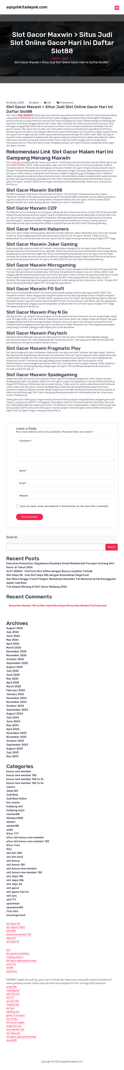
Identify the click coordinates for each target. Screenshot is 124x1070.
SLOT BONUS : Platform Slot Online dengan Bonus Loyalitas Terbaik (49, 571)
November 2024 (16, 702)
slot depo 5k (14, 884)
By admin (34, 102)
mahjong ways (15, 810)
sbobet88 (12, 825)
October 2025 (15, 659)
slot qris (11, 895)
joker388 (11, 930)
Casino (10, 786)
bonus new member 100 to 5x (25, 783)
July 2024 (12, 717)
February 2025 (15, 690)
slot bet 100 (12, 1001)
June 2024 (13, 721)
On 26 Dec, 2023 (15, 102)
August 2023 (14, 748)
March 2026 (13, 647)
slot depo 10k (14, 876)
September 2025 (17, 663)
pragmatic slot (14, 1026)
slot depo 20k (15, 880)
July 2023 (12, 752)
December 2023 (16, 733)
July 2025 (12, 670)
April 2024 (12, 729)
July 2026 (12, 632)
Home (56, 58)
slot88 (9, 967)
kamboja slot (13, 1011)
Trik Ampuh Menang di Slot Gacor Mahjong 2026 (36, 586)
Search (11, 537)
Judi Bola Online (16, 798)
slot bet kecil (14, 856)
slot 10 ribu (12, 1019)
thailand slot (12, 1004)
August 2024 (14, 713)
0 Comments (66, 102)
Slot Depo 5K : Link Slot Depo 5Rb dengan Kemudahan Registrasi (47, 575)
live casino (13, 802)
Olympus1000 (14, 818)
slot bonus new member (21, 868)
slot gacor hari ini (17, 891)
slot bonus (13, 860)
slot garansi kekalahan (17, 953)
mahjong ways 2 (14, 957)
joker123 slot (13, 994)
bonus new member (18, 771)
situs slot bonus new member (25, 837)
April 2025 (12, 682)
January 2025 (15, 694)
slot (8, 950)
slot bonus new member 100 (24, 872)
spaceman (13, 903)
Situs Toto (13, 845)
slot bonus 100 (15, 864)
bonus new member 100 (21, 775)
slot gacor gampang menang (21, 960)
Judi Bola (12, 794)
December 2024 (16, 698)
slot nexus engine (15, 1022)
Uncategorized (15, 915)
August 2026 (14, 628)
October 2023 (15, 740)
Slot (65, 58)
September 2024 (17, 709)
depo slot (11, 938)
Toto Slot (12, 911)
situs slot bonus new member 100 (27, 841)
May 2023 (12, 756)
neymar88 (13, 814)
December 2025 (16, 651)
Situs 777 (12, 833)
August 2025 (14, 667)
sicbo (9, 829)
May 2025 (12, 678)
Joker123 (12, 790)
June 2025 (13, 674)
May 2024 (12, 725)
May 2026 (12, 639)
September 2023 (17, 744)
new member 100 (15, 1029)
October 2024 (15, 705)
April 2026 (12, 643)
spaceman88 (14, 907)
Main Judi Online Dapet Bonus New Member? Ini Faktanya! (73, 605)
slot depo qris (13, 1033)
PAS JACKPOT (26, 115)
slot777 (11, 899)
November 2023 (16, 736)
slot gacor (17, 162)
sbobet (11, 821)
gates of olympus (15, 1015)
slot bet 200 (14, 853)
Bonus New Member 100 (22, 605)
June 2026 (13, 635)
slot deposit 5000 (15, 927)
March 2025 (13, 686)
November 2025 (16, 655)
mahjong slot (14, 806)
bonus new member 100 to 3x (25, 779)
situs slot (11, 964)
